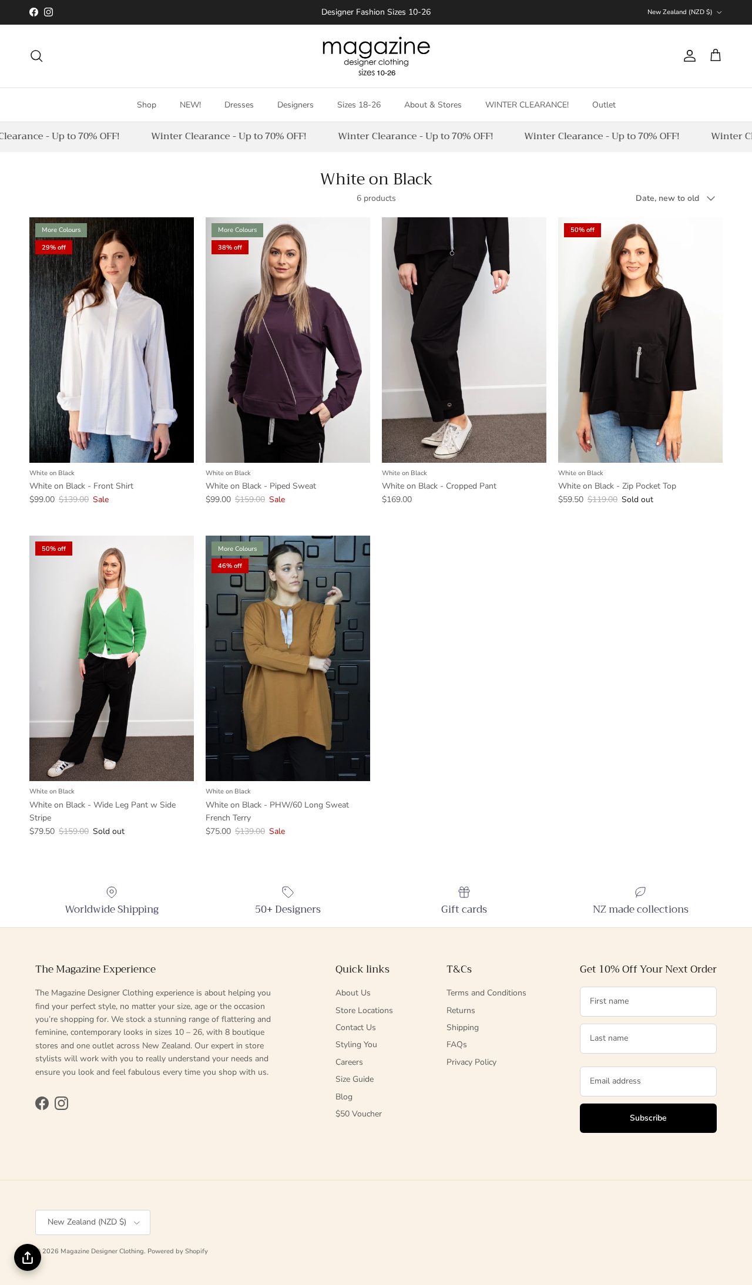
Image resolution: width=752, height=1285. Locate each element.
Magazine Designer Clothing (102, 1251)
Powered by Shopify (177, 1251)
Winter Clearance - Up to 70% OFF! (222, 136)
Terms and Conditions (486, 992)
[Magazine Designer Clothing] (376, 56)
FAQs (456, 1044)
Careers (349, 1062)
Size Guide (354, 1079)
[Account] (687, 56)
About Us (353, 992)
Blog (343, 1096)
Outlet (604, 104)
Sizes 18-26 (359, 104)
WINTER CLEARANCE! (527, 104)
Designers (295, 104)
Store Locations (364, 1010)
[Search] (36, 56)
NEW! (190, 104)
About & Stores (433, 104)
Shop (146, 104)
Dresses (239, 104)
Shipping (462, 1027)
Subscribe (648, 1117)
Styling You (356, 1044)
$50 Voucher (358, 1113)
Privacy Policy (471, 1062)
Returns (460, 1010)
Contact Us (355, 1027)
